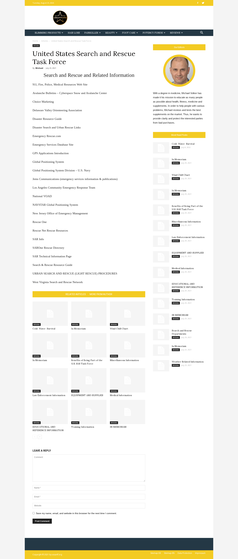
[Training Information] (89, 412)
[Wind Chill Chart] (127, 314)
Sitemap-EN (169, 553)
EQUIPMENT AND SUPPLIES (87, 395)
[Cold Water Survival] (50, 314)
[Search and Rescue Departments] (161, 334)
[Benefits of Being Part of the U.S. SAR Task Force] (89, 345)
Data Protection (185, 553)
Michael (39, 68)
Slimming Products (48, 32)
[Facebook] (197, 3)
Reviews (175, 32)
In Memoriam (78, 328)
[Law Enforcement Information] (50, 380)
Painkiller (91, 32)
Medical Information (121, 395)
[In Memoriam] (89, 314)
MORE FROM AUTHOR (101, 294)
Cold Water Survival (44, 328)
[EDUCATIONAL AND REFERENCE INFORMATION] (50, 412)
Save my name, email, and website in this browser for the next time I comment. (76, 513)
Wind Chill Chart (119, 328)
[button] (201, 33)
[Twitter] (203, 3)
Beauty (110, 32)
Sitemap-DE (155, 553)
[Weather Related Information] (161, 365)
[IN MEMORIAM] (127, 412)
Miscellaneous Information (124, 360)
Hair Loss (74, 32)
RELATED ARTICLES (76, 294)
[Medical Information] (127, 380)
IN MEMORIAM (118, 426)
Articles (44, 41)
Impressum (200, 553)
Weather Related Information (188, 361)
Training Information (82, 426)
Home (35, 41)
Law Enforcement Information (49, 395)
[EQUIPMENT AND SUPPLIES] (89, 380)
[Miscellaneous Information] (127, 345)
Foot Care (128, 32)
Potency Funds (153, 32)
